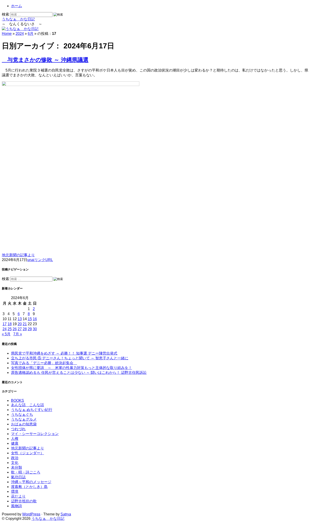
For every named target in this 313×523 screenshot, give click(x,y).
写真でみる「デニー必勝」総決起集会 (44, 363)
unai (30, 260)
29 (30, 329)
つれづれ (18, 429)
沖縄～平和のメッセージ (31, 482)
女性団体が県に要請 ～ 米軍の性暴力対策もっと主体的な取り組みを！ (71, 368)
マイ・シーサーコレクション (35, 434)
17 (5, 324)
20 (20, 324)
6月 (30, 34)
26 (15, 329)
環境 (14, 491)
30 (35, 329)
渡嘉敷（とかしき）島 (29, 487)
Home (7, 34)
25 (10, 329)
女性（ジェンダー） (27, 453)
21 (25, 324)
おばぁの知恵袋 (24, 424)
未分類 (16, 467)
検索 (5, 14)
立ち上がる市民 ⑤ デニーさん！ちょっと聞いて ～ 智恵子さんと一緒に (69, 358)
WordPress (31, 514)
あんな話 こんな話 (27, 405)
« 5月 (6, 334)
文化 (14, 463)
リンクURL (43, 260)
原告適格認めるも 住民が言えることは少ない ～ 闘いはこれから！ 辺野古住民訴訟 (79, 372)
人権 (14, 438)
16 (35, 319)
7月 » (17, 334)
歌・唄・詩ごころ (25, 472)
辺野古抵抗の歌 (24, 501)
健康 (14, 443)
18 (10, 324)
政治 (14, 458)
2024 (20, 34)
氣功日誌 (18, 477)
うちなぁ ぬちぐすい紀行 (31, 410)
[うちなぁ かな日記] (20, 29)
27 (20, 329)
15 (30, 319)
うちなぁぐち (22, 414)
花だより (18, 496)
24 (5, 329)
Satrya (65, 514)
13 (20, 319)
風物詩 (16, 506)
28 (25, 329)
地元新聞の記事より (18, 255)
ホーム (16, 6)
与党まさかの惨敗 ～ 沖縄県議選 (45, 60)
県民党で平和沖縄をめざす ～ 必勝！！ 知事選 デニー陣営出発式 (64, 353)
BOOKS (17, 400)
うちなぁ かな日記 (18, 19)
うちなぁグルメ (24, 419)
